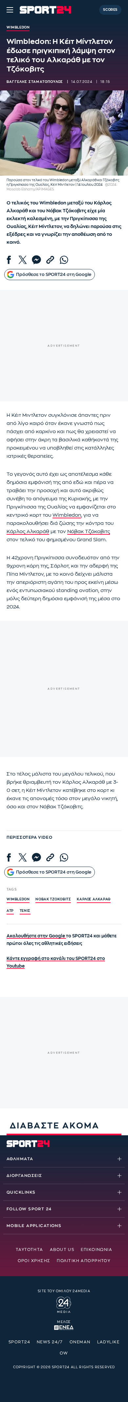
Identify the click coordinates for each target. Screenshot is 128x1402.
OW (64, 1353)
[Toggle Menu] (10, 10)
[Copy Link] (50, 259)
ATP (10, 910)
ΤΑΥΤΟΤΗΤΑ (29, 1250)
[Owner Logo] (64, 1304)
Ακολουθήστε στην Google (36, 936)
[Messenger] (36, 259)
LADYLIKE (108, 1342)
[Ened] (64, 1327)
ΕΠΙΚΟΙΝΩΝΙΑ (96, 1250)
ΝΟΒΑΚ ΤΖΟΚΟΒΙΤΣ (53, 899)
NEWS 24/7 (50, 1342)
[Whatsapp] (64, 259)
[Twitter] (22, 259)
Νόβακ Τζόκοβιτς (88, 531)
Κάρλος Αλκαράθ (28, 531)
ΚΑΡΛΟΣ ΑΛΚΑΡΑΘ (93, 899)
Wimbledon (67, 515)
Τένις (25, 910)
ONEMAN (80, 1342)
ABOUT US (62, 1250)
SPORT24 (19, 1342)
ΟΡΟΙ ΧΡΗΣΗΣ (34, 1261)
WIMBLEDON (18, 899)
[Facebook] (8, 259)
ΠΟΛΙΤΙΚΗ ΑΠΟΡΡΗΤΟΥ (83, 1261)
